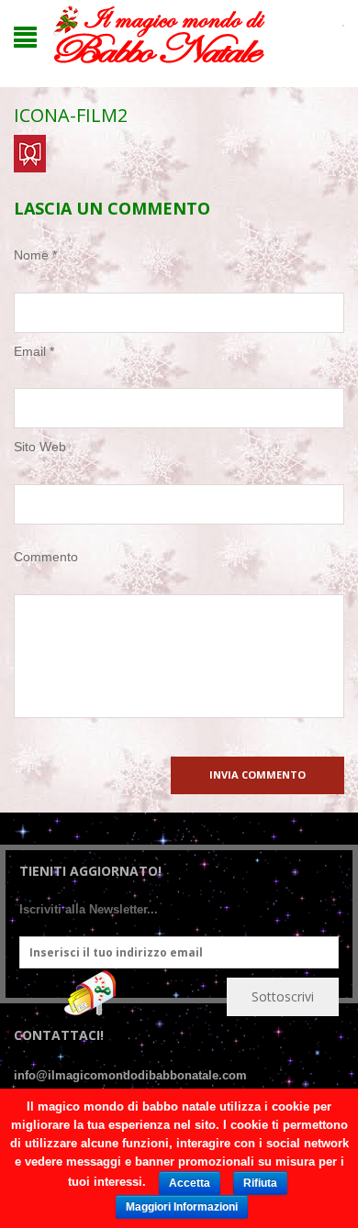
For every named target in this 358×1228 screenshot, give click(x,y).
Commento (46, 556)
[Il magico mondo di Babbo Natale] (159, 35)
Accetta (189, 1183)
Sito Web (40, 446)
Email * (34, 351)
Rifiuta (260, 1183)
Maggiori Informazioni (182, 1206)
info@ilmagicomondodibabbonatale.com (130, 1075)
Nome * (35, 255)
